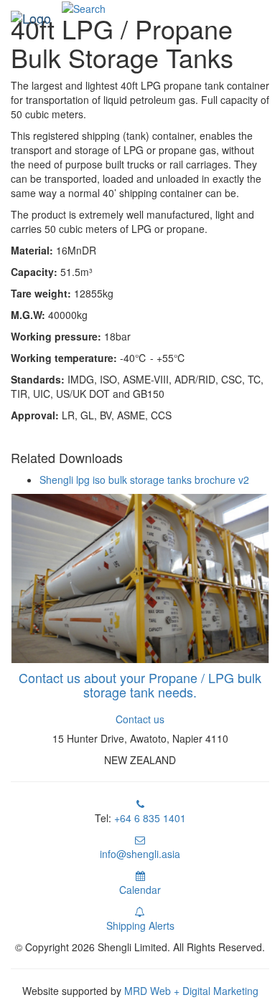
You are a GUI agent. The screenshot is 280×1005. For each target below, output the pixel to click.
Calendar (140, 889)
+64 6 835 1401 (150, 818)
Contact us (140, 719)
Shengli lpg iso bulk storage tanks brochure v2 (144, 479)
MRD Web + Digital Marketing (191, 990)
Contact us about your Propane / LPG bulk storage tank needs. (140, 684)
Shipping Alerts (140, 925)
